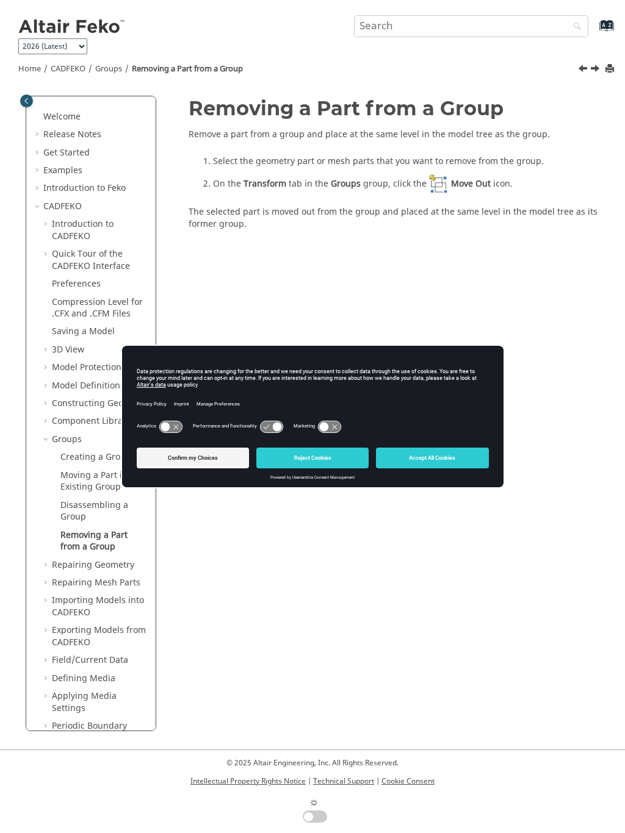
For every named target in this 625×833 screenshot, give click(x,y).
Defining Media (83, 678)
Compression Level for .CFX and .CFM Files (97, 308)
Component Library (91, 421)
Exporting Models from (99, 636)
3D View (68, 349)
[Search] (574, 27)
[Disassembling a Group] (584, 70)
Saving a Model (83, 331)
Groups (108, 68)
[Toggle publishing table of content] (26, 101)
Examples (62, 170)
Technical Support (343, 781)
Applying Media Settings (84, 702)
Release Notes (72, 134)
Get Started (66, 152)
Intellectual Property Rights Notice (248, 781)
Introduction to (84, 188)
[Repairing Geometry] (596, 70)
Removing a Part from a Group (187, 68)
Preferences (76, 283)
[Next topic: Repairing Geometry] (596, 70)
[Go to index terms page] (593, 31)
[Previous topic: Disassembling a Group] (584, 70)
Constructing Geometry (99, 403)
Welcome (62, 116)
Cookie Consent (408, 781)
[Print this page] (611, 69)
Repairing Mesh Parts (96, 582)
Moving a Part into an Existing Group (104, 481)
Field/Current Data (90, 660)
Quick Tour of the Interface (91, 260)
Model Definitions (88, 385)
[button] (38, 117)
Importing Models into (98, 606)
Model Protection (86, 367)
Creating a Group (95, 457)
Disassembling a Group (94, 511)
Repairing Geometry (93, 565)
